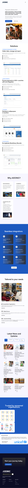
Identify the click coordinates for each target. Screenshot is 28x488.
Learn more (3, 315)
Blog (15, 481)
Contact (16, 482)
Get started (14, 267)
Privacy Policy (17, 484)
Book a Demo (11, 481)
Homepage (4, 481)
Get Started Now (8, 464)
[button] (25, 2)
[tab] (6, 340)
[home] (5, 2)
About (3, 484)
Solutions (4, 482)
